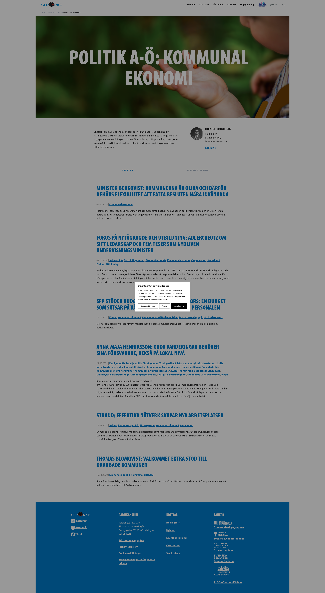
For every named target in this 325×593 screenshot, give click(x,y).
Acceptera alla (179, 306)
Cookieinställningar (148, 306)
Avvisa (164, 306)
